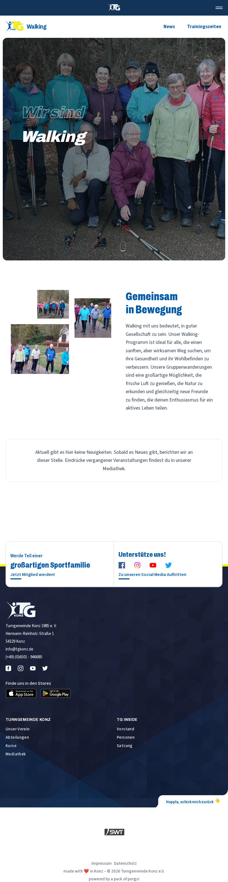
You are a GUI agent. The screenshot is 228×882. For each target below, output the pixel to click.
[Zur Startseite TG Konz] (114, 8)
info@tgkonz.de (19, 649)
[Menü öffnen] (219, 7)
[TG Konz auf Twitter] (168, 565)
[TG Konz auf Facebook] (121, 565)
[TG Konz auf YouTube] (153, 565)
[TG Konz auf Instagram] (137, 565)
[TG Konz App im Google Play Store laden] (55, 693)
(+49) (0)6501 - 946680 (24, 657)
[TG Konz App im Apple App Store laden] (21, 693)
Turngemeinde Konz (28, 719)
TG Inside (127, 719)
